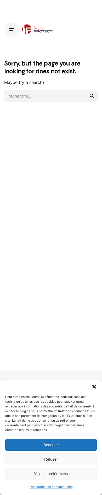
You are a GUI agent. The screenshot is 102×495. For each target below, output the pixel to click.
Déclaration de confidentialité (51, 487)
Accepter (51, 445)
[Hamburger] (11, 29)
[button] (94, 386)
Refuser (51, 459)
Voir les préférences (51, 473)
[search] (92, 96)
